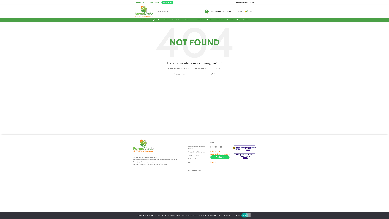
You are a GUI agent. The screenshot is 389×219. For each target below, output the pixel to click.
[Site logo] (144, 11)
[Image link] (143, 146)
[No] (248, 215)
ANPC (189, 162)
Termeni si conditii (193, 155)
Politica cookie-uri (193, 159)
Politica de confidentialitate (196, 152)
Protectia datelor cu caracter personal (196, 147)
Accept (244, 215)
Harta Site (213, 162)
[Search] (207, 11)
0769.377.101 (215, 151)
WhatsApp (168, 2)
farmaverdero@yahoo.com (220, 154)
